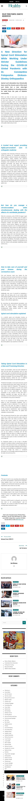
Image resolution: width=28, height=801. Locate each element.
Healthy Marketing (20, 776)
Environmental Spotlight (10, 718)
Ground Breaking (8, 727)
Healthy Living (8, 733)
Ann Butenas (12, 20)
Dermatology (8, 710)
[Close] (5, 771)
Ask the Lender (8, 695)
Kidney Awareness (9, 737)
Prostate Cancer (8, 765)
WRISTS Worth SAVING (10, 668)
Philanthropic (8, 761)
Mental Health (8, 744)
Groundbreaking (8, 729)
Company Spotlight (9, 703)
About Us (17, 1)
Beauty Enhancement (10, 697)
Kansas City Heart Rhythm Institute (19, 584)
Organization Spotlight (10, 753)
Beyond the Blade (9, 666)
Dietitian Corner (8, 712)
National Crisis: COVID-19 (7, 539)
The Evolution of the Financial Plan (20, 787)
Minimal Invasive (8, 746)
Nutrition (7, 752)
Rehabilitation (8, 767)
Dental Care (7, 709)
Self (5, 768)
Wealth (18, 784)
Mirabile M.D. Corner (9, 748)
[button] (3, 640)
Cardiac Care (8, 701)
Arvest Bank (7, 692)
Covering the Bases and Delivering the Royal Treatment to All (18, 613)
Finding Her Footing (9, 664)
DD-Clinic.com (19, 519)
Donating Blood (8, 714)
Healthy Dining (8, 731)
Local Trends (8, 738)
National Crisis (8, 750)
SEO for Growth (19, 795)
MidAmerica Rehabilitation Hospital (19, 603)
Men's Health (8, 742)
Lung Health (7, 740)
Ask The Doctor (23, 548)
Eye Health (7, 722)
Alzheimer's (7, 690)
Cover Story (5, 20)
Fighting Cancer (8, 724)
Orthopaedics (8, 755)
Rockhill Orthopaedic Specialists (18, 594)
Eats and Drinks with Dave (11, 716)
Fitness (6, 725)
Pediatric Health (8, 759)
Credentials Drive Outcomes (11, 663)
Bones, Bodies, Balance (10, 661)
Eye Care (7, 720)
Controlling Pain (8, 705)
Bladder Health (8, 699)
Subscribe (11, 1)
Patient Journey (8, 757)
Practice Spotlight (9, 763)
